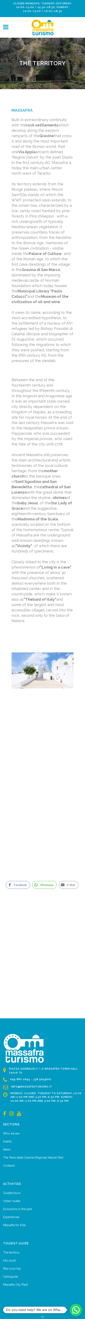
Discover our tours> (33, 824)
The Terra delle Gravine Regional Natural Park (33, 1157)
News (7, 1149)
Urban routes (11, 1201)
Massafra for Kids (14, 1225)
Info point (9, 1260)
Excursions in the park (17, 1209)
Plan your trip (12, 1268)
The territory (11, 1252)
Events (7, 1141)
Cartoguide (10, 1276)
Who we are (11, 1133)
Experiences (11, 1217)
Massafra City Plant (15, 1284)
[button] (76, 1310)
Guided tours (12, 1193)
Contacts (9, 1165)
